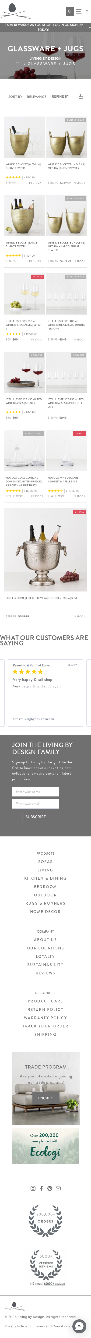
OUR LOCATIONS (45, 948)
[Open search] (70, 11)
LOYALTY (45, 956)
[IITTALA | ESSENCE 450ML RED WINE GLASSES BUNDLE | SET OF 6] (66, 372)
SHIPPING (45, 1034)
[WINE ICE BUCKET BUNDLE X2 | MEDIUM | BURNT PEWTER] (66, 137)
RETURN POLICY (45, 1009)
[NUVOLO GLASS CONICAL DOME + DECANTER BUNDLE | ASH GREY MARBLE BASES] (24, 450)
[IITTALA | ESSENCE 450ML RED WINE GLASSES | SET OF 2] (24, 372)
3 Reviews (31, 491)
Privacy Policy (16, 1326)
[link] (45, 719)
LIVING (45, 870)
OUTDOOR (45, 895)
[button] (45, 27)
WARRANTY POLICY (45, 1018)
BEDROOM (45, 886)
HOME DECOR (45, 911)
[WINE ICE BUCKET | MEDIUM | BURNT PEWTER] (24, 137)
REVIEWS (46, 973)
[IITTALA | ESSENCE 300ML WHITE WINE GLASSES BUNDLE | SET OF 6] (66, 294)
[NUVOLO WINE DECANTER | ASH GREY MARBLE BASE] (66, 450)
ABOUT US (45, 939)
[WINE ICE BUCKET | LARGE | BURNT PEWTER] (24, 215)
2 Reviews (31, 334)
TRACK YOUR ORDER (45, 1026)
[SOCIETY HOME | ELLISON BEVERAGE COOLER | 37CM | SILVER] (45, 549)
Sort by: (27, 96)
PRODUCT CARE (45, 1001)
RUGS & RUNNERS (45, 903)
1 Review (29, 178)
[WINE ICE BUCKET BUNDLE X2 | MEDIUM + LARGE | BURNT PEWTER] (66, 215)
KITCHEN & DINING (45, 878)
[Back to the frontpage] (21, 64)
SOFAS (45, 861)
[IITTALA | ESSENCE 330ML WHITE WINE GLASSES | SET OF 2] (24, 294)
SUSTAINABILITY (45, 964)
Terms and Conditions (52, 1326)
